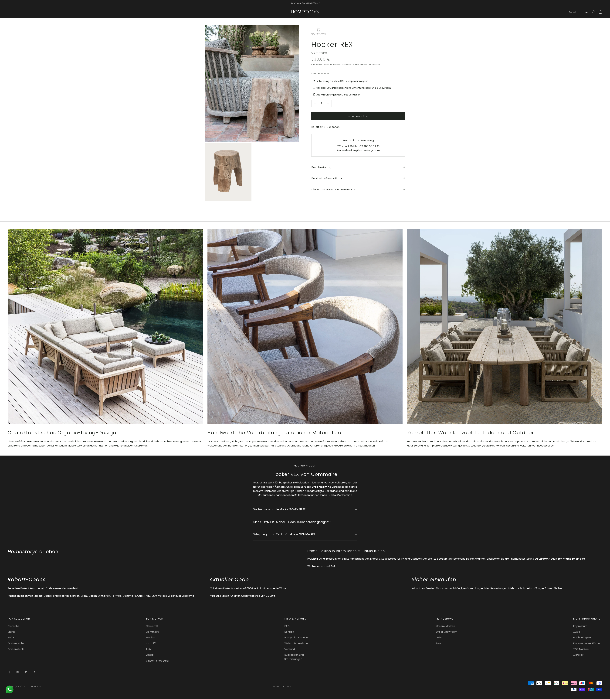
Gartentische (16, 643)
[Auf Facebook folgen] (9, 672)
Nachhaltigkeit (582, 637)
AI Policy (578, 655)
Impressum (580, 626)
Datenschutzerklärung (587, 643)
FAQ (287, 626)
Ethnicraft (152, 626)
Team (439, 643)
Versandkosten (332, 64)
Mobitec (151, 637)
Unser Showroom (446, 632)
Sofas (11, 637)
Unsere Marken (445, 626)
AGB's (576, 632)
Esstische (13, 626)
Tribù (149, 649)
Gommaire (319, 53)
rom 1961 (151, 643)
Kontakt (289, 632)
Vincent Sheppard (157, 661)
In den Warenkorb (358, 116)
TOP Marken (581, 649)
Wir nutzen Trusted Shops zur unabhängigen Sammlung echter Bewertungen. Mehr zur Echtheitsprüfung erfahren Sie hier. (487, 588)
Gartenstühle (16, 649)
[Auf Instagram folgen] (17, 672)
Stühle (11, 632)
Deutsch (573, 12)
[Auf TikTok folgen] (34, 672)
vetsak (150, 655)
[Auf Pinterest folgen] (25, 672)
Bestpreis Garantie (296, 637)
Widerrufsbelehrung (296, 643)
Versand (289, 649)
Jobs (439, 637)
